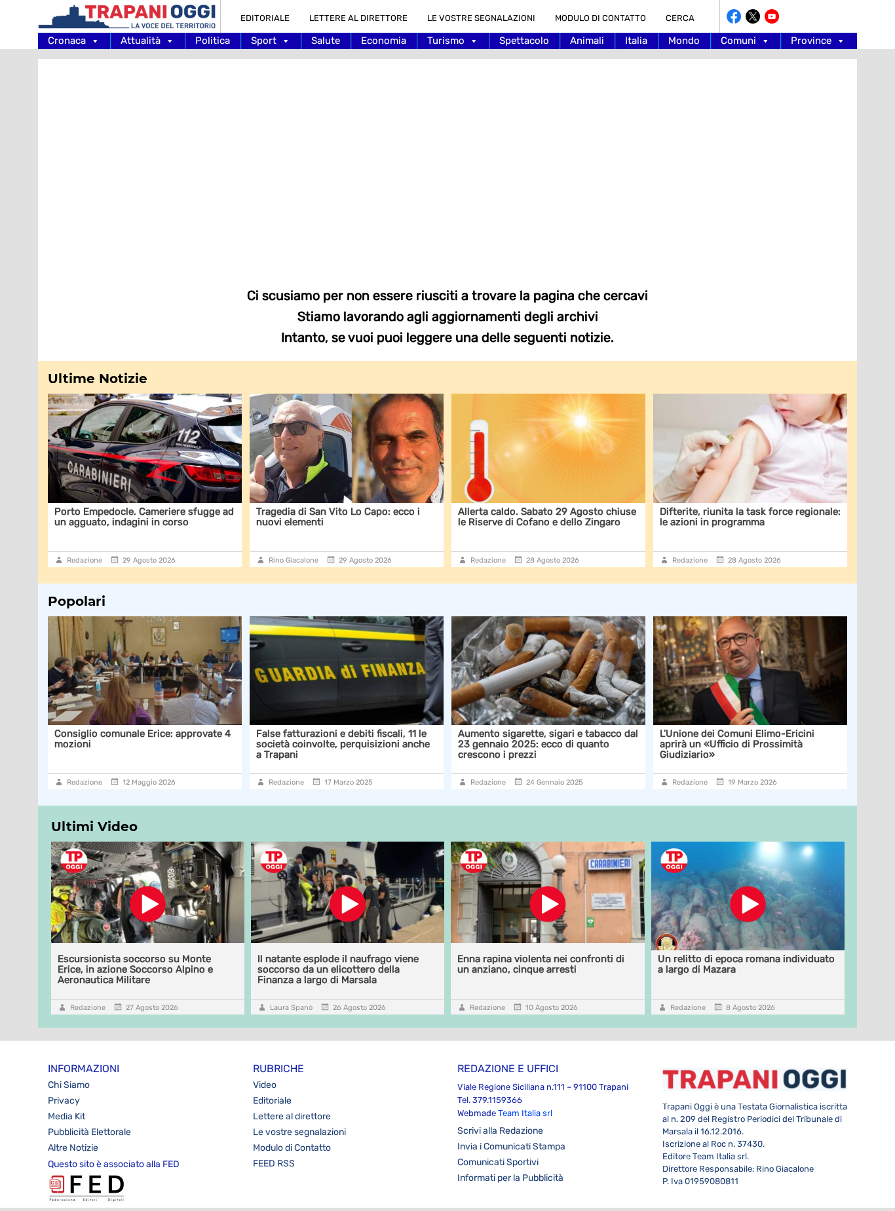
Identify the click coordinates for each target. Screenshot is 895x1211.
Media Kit (66, 1116)
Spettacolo (524, 41)
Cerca (680, 18)
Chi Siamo (69, 1084)
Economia (383, 41)
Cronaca (67, 41)
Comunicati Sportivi (498, 1162)
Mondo (684, 41)
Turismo (446, 41)
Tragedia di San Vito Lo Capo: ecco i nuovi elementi (329, 517)
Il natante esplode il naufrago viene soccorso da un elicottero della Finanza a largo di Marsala (338, 969)
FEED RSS (274, 1163)
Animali (587, 41)
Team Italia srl (525, 1113)
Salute (325, 41)
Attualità (141, 41)
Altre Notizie (73, 1147)
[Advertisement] (447, 163)
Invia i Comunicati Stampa (511, 1146)
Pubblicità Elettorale (89, 1132)
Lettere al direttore (358, 18)
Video (264, 1084)
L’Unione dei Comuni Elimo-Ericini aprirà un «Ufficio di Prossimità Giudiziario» (737, 744)
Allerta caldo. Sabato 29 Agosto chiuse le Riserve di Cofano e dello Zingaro (538, 517)
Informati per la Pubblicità (510, 1177)
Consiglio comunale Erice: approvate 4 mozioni (142, 739)
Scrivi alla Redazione (500, 1130)
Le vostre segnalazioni (481, 18)
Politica (212, 41)
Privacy (64, 1100)
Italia (636, 41)
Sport (263, 41)
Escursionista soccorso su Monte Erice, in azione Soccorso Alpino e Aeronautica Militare (135, 969)
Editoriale (265, 18)
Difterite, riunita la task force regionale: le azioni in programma (741, 517)
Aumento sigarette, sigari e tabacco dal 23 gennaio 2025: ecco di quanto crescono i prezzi (548, 744)
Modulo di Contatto (600, 18)
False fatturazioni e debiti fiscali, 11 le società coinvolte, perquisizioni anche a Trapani (343, 744)
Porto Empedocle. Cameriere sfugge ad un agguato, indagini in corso (135, 517)
